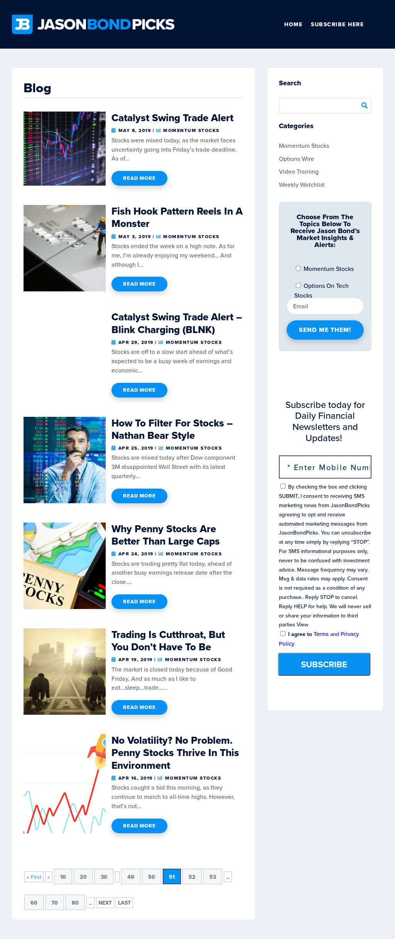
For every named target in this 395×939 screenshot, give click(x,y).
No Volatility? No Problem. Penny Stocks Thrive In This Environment (175, 752)
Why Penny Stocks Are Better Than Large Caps (165, 534)
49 (130, 877)
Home (293, 24)
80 (75, 903)
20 (83, 877)
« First (34, 877)
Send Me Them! (325, 329)
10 (63, 877)
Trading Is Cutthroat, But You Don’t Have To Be (168, 640)
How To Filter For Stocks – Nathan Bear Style (172, 429)
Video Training (299, 171)
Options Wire (296, 158)
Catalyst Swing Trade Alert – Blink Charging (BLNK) (176, 323)
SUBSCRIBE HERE (337, 24)
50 (151, 877)
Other (380, 24)
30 (104, 877)
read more (139, 178)
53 (212, 877)
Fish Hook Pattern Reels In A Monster (177, 217)
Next (105, 903)
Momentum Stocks (191, 130)
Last (124, 903)
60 (33, 903)
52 (192, 877)
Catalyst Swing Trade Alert (172, 117)
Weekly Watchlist (302, 184)
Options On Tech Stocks (321, 287)
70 (54, 903)
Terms (321, 634)
